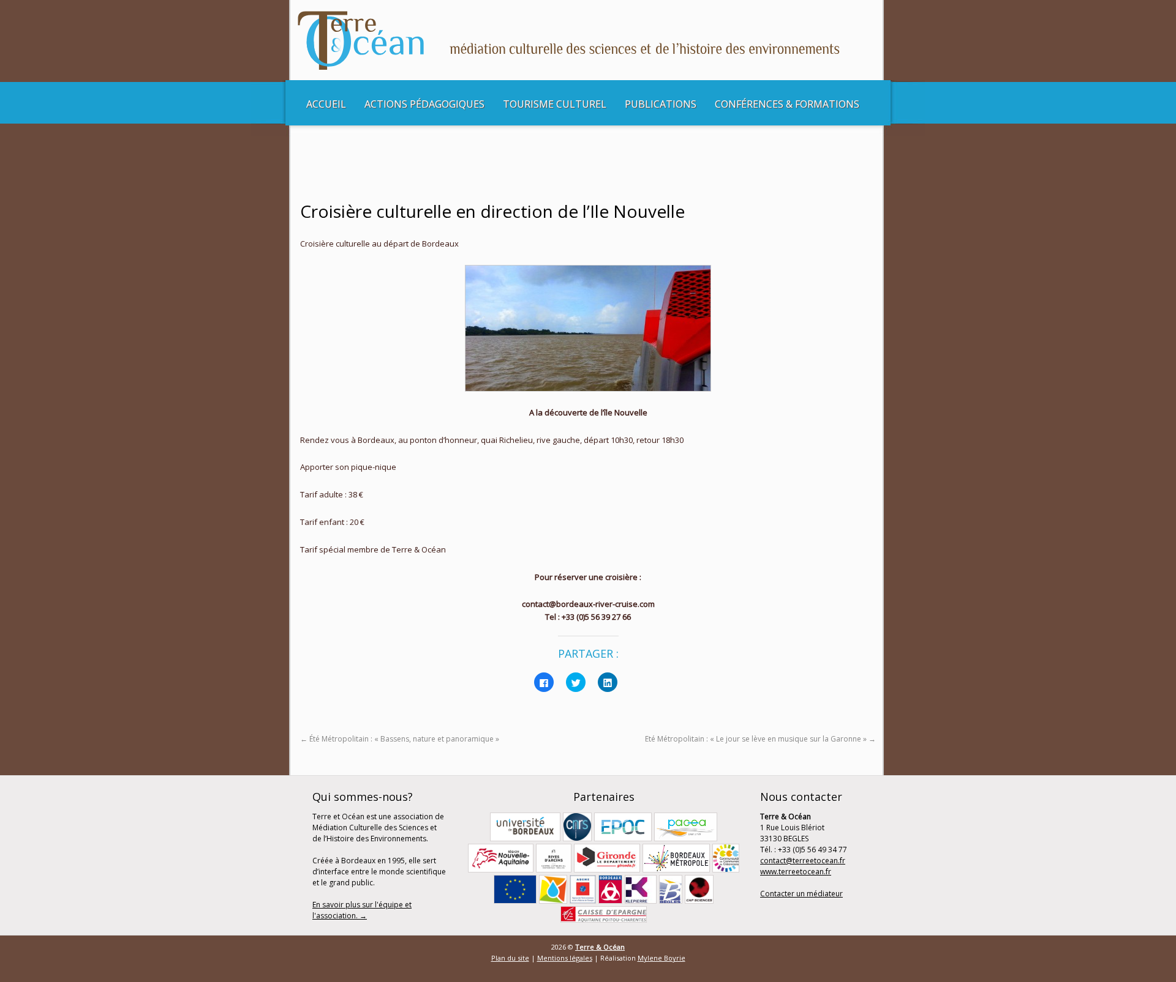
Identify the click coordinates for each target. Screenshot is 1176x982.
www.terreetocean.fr (795, 871)
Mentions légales (564, 957)
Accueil (326, 104)
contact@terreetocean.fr (802, 860)
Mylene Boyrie (661, 957)
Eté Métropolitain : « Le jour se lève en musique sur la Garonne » (760, 739)
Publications (660, 104)
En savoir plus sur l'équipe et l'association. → (362, 910)
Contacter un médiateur (801, 893)
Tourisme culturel (554, 104)
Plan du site (510, 957)
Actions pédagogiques (424, 104)
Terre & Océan (600, 946)
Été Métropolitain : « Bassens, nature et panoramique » (399, 739)
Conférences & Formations (787, 104)
